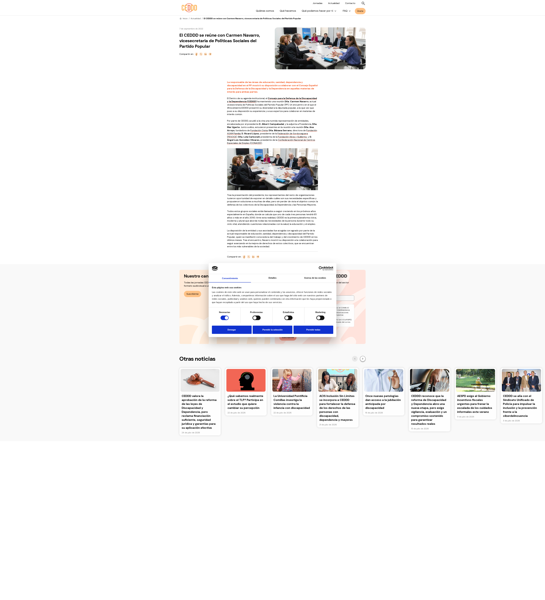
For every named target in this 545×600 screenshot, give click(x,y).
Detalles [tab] (273, 277)
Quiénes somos (265, 10)
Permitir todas (313, 329)
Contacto (350, 3)
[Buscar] (363, 3)
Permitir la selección (272, 329)
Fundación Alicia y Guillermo (292, 136)
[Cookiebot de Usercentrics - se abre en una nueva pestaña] (320, 268)
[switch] (256, 318)
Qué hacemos (288, 10)
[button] (355, 359)
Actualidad (333, 3)
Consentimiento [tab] (230, 278)
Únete (360, 11)
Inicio (185, 18)
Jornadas (317, 3)
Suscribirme (192, 293)
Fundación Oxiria (259, 130)
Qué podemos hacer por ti (317, 10)
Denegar (232, 329)
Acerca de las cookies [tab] (315, 277)
